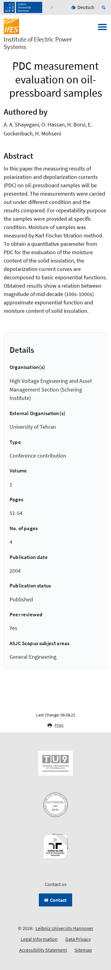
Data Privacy (78, 939)
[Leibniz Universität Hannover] (23, 7)
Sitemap (83, 950)
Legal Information (39, 939)
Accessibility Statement (43, 950)
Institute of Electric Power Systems (38, 43)
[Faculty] (51, 7)
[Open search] (104, 7)
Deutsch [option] (85, 7)
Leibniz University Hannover (64, 928)
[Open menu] (102, 29)
